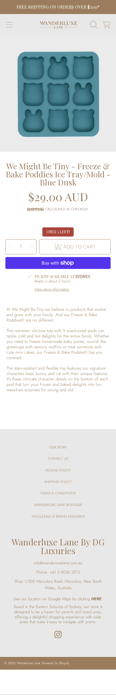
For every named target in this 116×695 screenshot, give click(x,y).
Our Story (58, 447)
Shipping (35, 209)
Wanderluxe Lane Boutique (58, 504)
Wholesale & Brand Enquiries (58, 516)
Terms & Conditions (58, 493)
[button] (9, 25)
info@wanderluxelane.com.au (58, 563)
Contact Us (58, 458)
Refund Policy (58, 470)
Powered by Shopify (55, 663)
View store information (52, 289)
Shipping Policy (58, 481)
